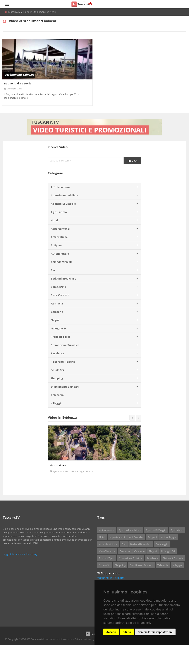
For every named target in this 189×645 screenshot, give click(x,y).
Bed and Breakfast (63, 278)
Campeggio (58, 287)
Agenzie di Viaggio (63, 203)
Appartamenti (60, 228)
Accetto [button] (111, 632)
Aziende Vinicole (62, 262)
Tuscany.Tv (14, 11)
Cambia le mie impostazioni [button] (155, 632)
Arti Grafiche (59, 237)
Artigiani (56, 245)
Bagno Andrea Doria (17, 83)
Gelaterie (57, 312)
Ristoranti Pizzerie (63, 361)
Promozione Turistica (65, 345)
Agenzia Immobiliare (64, 195)
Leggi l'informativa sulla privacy (20, 554)
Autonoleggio (60, 253)
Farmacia (57, 303)
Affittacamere (60, 187)
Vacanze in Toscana (111, 578)
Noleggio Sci (59, 328)
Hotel (54, 220)
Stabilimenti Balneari (65, 386)
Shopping (57, 378)
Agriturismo (59, 212)
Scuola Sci (57, 370)
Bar (53, 270)
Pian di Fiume (58, 465)
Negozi (55, 320)
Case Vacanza (60, 295)
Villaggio (56, 403)
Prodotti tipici (60, 336)
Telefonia (57, 395)
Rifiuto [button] (127, 632)
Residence (57, 353)
